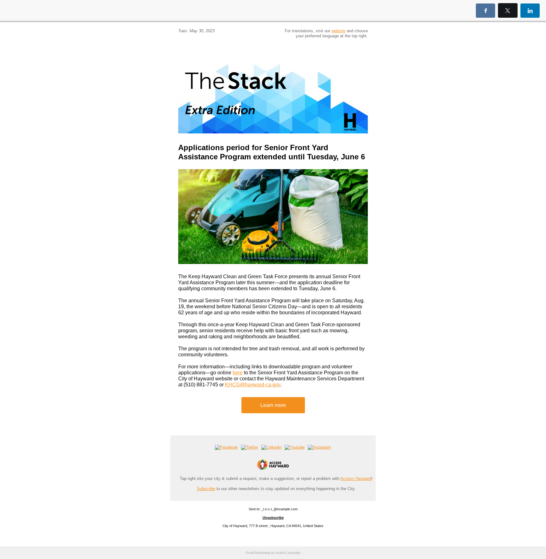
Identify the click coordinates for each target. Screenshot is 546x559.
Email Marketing (258, 553)
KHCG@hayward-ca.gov (252, 384)
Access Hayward (355, 478)
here (238, 372)
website (338, 30)
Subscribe (206, 488)
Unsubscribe (273, 517)
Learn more (273, 405)
